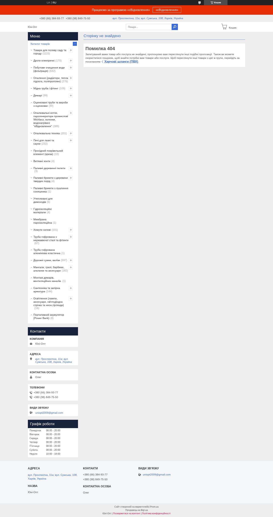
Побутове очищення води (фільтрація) (49, 69)
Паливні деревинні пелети (49, 168)
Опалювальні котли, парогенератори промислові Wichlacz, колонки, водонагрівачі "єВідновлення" (50, 119)
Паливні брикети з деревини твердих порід (50, 179)
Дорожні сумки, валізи (46, 260)
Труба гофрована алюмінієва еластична (46, 251)
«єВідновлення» (167, 10)
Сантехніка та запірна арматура (46, 290)
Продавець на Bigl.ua (136, 510)
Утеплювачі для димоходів (43, 200)
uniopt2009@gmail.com (49, 412)
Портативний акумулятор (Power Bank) (48, 316)
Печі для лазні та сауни (43, 142)
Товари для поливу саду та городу (49, 52)
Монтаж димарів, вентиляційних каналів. (47, 279)
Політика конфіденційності (156, 513)
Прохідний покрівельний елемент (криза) (48, 152)
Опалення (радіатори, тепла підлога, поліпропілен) (50, 79)
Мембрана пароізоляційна (42, 221)
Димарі (37, 95)
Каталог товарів (40, 43)
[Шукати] (175, 27)
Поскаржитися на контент (126, 513)
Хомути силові (42, 229)
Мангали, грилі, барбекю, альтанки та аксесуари (48, 269)
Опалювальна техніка (46, 133)
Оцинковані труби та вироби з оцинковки (50, 104)
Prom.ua (154, 506)
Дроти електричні (43, 60)
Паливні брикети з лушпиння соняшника (50, 190)
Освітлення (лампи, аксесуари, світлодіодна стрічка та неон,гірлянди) (48, 302)
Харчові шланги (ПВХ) (121, 61)
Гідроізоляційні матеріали (42, 210)
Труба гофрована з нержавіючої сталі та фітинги (51, 238)
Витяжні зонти (41, 161)
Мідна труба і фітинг (45, 88)
